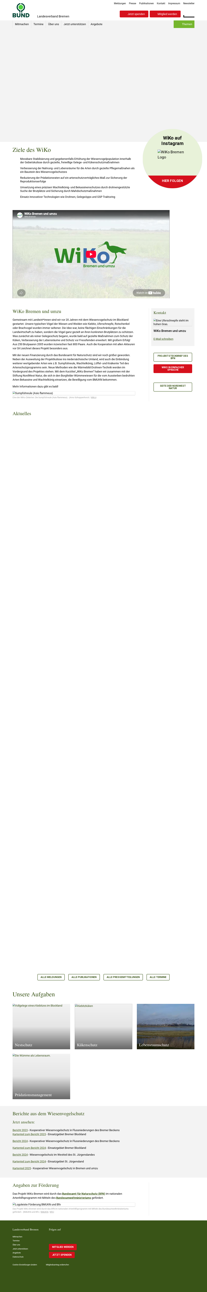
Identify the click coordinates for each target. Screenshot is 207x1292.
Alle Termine (158, 977)
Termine (38, 24)
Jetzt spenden (136, 14)
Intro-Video (159, 121)
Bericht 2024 (20, 1141)
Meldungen (120, 3)
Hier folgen (172, 181)
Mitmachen (22, 24)
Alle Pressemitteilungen (123, 977)
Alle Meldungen (51, 977)
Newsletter (188, 3)
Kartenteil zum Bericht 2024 (29, 1147)
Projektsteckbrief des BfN (173, 357)
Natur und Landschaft (63, 110)
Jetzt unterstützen (75, 24)
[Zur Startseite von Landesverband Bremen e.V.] (21, 10)
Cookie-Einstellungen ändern (25, 1265)
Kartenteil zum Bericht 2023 (29, 1134)
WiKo (93, 397)
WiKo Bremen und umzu (166, 128)
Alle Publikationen (84, 977)
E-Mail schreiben (163, 339)
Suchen (192, 13)
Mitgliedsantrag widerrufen (57, 1265)
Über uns (53, 24)
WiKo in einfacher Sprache (173, 368)
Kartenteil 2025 (22, 1168)
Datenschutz (18, 1257)
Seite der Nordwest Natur (173, 387)
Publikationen (146, 3)
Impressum (174, 3)
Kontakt (161, 3)
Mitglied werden (167, 14)
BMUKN (44, 1212)
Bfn (51, 1212)
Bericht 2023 (20, 1130)
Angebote (96, 24)
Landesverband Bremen (34, 110)
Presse (132, 3)
